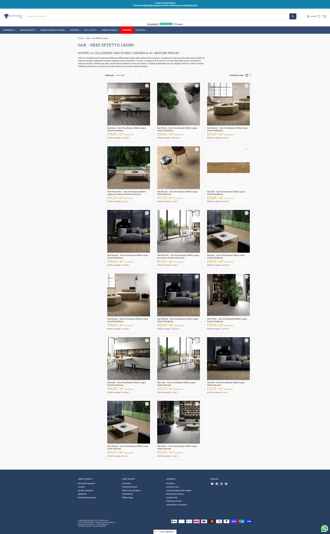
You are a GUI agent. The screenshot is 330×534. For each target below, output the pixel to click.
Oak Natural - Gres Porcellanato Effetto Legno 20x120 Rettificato (127, 256)
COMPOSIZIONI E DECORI (52, 30)
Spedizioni (82, 494)
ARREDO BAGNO (109, 30)
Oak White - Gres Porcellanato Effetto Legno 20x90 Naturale (177, 447)
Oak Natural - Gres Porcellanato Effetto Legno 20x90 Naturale (127, 447)
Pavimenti (126, 483)
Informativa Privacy (174, 494)
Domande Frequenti (86, 483)
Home (80, 38)
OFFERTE (126, 30)
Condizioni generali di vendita (178, 490)
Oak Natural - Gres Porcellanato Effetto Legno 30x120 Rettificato (177, 320)
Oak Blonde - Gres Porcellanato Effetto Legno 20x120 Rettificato (227, 129)
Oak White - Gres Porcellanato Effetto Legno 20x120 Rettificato (177, 129)
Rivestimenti (127, 494)
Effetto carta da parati (131, 490)
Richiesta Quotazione (87, 497)
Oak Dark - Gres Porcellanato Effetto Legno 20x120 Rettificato (126, 129)
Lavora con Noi (172, 487)
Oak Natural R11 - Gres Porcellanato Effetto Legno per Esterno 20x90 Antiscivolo (126, 192)
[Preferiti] (319, 16)
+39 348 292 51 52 (190, 5)
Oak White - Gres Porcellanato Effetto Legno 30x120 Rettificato (227, 320)
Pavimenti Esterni (129, 487)
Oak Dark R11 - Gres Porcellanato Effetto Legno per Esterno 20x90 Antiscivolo (178, 256)
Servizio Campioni (85, 490)
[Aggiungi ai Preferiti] (147, 86)
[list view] (250, 75)
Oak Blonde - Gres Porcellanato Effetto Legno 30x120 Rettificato (127, 320)
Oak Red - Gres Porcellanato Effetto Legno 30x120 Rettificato (226, 192)
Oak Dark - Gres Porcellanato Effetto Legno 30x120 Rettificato (126, 383)
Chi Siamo (170, 483)
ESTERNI (74, 30)
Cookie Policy (172, 497)
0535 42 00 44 (149, 5)
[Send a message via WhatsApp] (325, 529)
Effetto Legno (127, 497)
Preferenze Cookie (173, 501)
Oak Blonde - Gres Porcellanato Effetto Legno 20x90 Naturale (177, 192)
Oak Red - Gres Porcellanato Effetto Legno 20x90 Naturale (226, 383)
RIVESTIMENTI (27, 30)
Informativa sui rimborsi (176, 504)
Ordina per (109, 75)
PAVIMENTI (9, 30)
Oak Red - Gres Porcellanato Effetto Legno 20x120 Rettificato (226, 256)
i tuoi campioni (166, 532)
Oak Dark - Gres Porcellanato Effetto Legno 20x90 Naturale (176, 383)
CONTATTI (140, 30)
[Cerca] (292, 16)
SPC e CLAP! (90, 30)
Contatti (81, 487)
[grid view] (247, 75)
